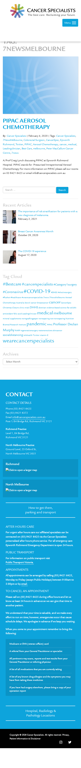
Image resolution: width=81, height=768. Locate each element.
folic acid (18, 314)
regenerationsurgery (29, 330)
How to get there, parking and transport (40, 510)
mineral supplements (12, 319)
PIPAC (28, 144)
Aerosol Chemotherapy (45, 144)
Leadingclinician (11, 148)
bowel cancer (31, 303)
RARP (17, 330)
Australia (20, 303)
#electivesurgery (65, 292)
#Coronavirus (13, 292)
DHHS (34, 307)
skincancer (57, 330)
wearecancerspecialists (28, 341)
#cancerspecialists (37, 284)
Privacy (65, 735)
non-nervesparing (57, 319)
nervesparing (44, 319)
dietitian (42, 308)
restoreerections (45, 330)
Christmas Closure (11, 308)
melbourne (39, 148)
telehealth (28, 335)
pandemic (37, 324)
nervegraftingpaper (30, 319)
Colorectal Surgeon (34, 140)
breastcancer (42, 303)
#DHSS (54, 292)
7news (14, 152)
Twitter (19, 144)
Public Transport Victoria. (20, 562)
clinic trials (24, 308)
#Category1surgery (65, 284)
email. (24, 583)
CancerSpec (52, 140)
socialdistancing (13, 335)
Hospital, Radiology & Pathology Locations (40, 713)
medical (72, 144)
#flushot (6, 297)
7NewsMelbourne (12, 140)
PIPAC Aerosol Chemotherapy (26, 123)
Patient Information (19, 738)
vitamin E (44, 335)
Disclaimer (35, 738)
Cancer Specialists (16, 135)
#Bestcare (12, 284)
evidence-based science (56, 308)
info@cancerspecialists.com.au (28, 417)
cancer (63, 144)
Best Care (27, 148)
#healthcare (16, 297)
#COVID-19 (37, 291)
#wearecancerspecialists (32, 297)
